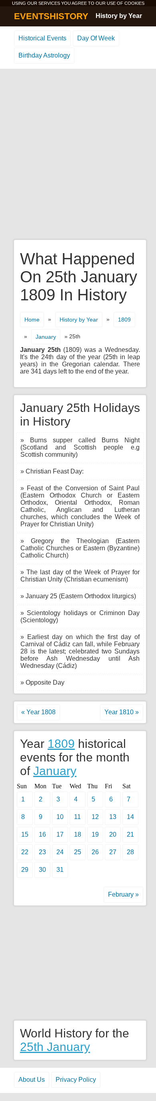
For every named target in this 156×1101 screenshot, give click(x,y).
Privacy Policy (76, 1079)
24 (60, 852)
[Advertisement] (78, 155)
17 (60, 834)
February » (123, 894)
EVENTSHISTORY (51, 16)
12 (95, 816)
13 (112, 816)
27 (112, 852)
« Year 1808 (38, 712)
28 (130, 852)
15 (24, 834)
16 (42, 834)
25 (77, 852)
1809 (124, 319)
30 (42, 869)
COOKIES (134, 3)
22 (24, 852)
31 (60, 869)
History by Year (119, 15)
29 (24, 869)
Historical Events (42, 38)
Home (32, 319)
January (46, 337)
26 (95, 852)
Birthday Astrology (44, 55)
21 (130, 834)
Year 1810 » (121, 712)
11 (77, 816)
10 (60, 816)
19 (95, 834)
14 (130, 816)
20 (112, 834)
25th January (55, 1046)
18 (77, 834)
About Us (31, 1079)
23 (42, 852)
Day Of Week (96, 38)
